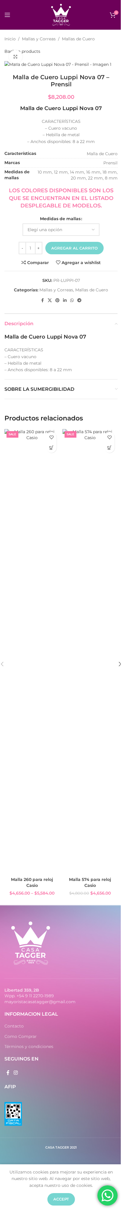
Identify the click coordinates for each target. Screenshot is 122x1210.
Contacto (14, 1026)
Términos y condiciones (28, 1046)
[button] (109, 447)
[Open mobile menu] (7, 15)
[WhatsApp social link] (72, 300)
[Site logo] (61, 14)
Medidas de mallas (60, 218)
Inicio (10, 39)
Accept (61, 1199)
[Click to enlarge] (15, 56)
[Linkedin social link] (64, 300)
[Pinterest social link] (57, 300)
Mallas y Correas (39, 39)
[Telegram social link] (79, 300)
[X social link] (50, 300)
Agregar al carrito (74, 248)
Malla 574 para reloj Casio (90, 882)
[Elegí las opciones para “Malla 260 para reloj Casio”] (51, 447)
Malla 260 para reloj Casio (32, 882)
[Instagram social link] (16, 1072)
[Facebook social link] (42, 300)
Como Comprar (20, 1036)
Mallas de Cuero (78, 39)
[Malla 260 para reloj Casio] (32, 651)
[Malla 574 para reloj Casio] (90, 651)
